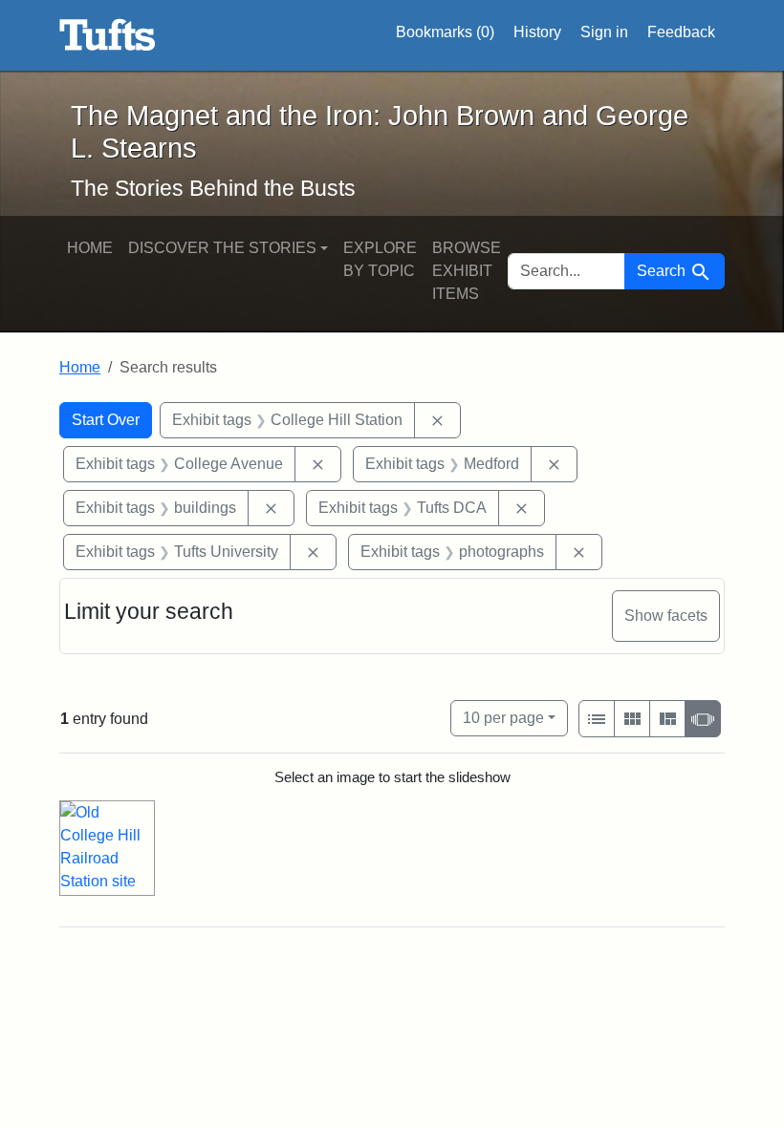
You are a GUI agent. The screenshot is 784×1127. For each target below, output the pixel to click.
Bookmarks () (445, 32)
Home (90, 248)
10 (503, 717)
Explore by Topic (380, 259)
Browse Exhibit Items (466, 271)
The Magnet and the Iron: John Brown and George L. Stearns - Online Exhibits (107, 35)
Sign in (604, 32)
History (537, 32)
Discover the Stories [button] (222, 248)
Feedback (681, 32)
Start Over (106, 420)
